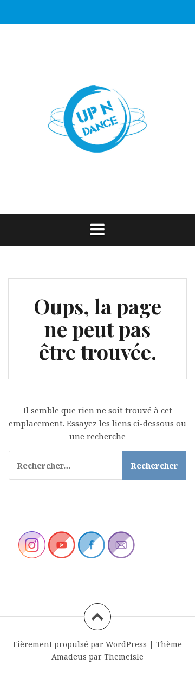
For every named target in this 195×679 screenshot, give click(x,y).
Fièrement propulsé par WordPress (80, 644)
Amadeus (69, 656)
